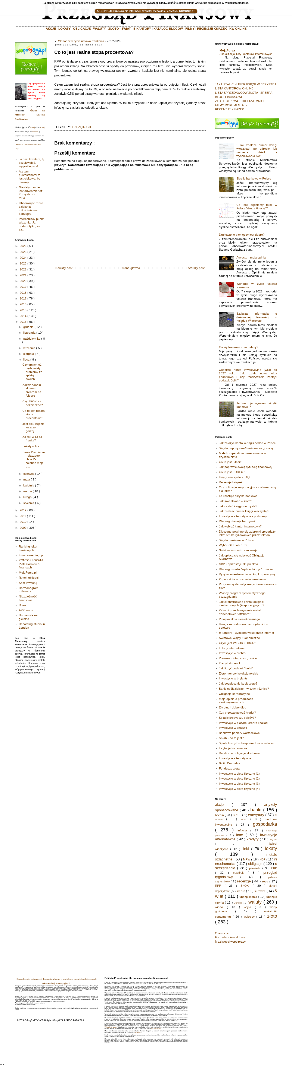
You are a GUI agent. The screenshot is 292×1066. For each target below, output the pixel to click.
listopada (29, 332)
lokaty (271, 848)
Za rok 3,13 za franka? (32, 438)
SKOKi (244, 885)
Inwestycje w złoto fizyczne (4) (239, 788)
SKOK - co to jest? (231, 738)
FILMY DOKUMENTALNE (232, 105)
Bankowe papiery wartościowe (239, 733)
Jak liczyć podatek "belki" (236, 668)
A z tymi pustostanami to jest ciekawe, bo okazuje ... (29, 177)
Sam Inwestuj (28, 582)
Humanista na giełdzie (28, 617)
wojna (247, 907)
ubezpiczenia (248, 896)
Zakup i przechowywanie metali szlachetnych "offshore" (240, 612)
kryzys (273, 839)
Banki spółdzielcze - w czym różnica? (244, 688)
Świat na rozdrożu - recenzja (238, 550)
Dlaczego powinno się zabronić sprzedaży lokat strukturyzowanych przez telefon (247, 533)
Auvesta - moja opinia (251, 257)
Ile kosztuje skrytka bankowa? (239, 496)
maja (26, 479)
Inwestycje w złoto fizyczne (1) (239, 773)
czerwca (28, 473)
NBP (262, 859)
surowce (260, 891)
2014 (23, 316)
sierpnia (28, 353)
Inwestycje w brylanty (233, 678)
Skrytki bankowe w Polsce (253, 178)
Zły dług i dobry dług (232, 707)
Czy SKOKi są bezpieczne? (32, 403)
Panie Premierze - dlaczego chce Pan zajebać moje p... (33, 459)
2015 (23, 310)
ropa (265, 881)
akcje (219, 805)
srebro (240, 891)
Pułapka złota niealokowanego (239, 619)
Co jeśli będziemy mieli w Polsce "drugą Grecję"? (256, 206)
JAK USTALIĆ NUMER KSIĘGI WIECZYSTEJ (245, 84)
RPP (218, 885)
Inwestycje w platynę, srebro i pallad (243, 722)
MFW (246, 859)
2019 (23, 286)
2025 (23, 252)
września (29, 348)
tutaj (32, 127)
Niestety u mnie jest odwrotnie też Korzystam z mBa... (31, 192)
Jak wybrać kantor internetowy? (240, 526)
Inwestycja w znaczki (233, 727)
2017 (23, 298)
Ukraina (238, 902)
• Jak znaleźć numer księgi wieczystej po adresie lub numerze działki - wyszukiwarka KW (256, 150)
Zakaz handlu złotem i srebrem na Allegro (31, 390)
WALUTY (99, 28)
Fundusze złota (229, 768)
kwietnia (28, 485)
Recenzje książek (230, 482)
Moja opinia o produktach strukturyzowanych (236, 700)
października (31, 338)
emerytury (256, 815)
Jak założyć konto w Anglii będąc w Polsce (247, 443)
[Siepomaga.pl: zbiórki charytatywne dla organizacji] (31, 73)
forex (243, 819)
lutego (27, 497)
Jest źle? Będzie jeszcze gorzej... (33, 427)
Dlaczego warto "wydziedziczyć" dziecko (246, 569)
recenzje (244, 881)
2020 (23, 281)
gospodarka (265, 824)
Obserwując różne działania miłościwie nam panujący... (31, 208)
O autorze (222, 933)
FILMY (190, 28)
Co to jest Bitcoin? (231, 462)
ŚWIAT (126, 28)
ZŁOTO (113, 28)
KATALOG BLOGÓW (168, 28)
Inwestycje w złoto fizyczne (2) (239, 778)
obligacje (255, 864)
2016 (23, 304)
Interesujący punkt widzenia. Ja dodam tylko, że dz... (31, 224)
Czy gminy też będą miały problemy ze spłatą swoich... (32, 372)
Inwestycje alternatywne (235, 758)
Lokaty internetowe (232, 648)
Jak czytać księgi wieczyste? (238, 506)
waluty (255, 902)
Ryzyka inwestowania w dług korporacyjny (247, 574)
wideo (219, 907)
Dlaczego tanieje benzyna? (237, 521)
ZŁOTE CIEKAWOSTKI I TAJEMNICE (240, 101)
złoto (272, 916)
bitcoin (219, 815)
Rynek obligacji (29, 577)
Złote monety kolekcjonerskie (238, 673)
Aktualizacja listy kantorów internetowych (246, 53)
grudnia (28, 327)
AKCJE (51, 28)
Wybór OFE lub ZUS (232, 545)
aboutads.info (156, 1028)
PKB (274, 868)
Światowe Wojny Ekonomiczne (239, 638)
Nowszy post (63, 268)
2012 (23, 510)
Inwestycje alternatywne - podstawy (243, 516)
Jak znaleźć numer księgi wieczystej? (244, 511)
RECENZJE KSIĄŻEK (212, 28)
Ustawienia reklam (111, 1027)
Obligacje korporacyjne (234, 693)
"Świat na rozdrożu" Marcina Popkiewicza (30, 115)
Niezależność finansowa (28, 598)
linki (245, 849)
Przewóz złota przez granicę (238, 658)
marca (27, 491)
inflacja (242, 830)
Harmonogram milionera (28, 589)
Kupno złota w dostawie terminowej (242, 579)
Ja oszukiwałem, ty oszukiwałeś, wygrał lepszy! (31, 162)
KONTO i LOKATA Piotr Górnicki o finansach (31, 564)
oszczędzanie (81, 127)
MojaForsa (227, 50)
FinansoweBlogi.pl (31, 555)
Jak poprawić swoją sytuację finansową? (246, 467)
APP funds (26, 610)
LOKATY (64, 28)
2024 (23, 257)
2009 (23, 527)
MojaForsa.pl (28, 572)
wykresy (249, 916)
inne (239, 835)
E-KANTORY (142, 28)
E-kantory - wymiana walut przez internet (246, 632)
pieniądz (255, 868)
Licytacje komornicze (233, 748)
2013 (23, 321)
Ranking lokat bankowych (28, 548)
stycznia (28, 503)
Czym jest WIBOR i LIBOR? (237, 643)
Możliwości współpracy (230, 941)
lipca (26, 359)
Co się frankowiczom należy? (238, 347)
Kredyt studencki (230, 663)
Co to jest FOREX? (232, 472)
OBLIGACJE (82, 28)
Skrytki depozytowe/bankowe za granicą (246, 448)
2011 (23, 516)
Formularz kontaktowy (230, 937)
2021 (23, 275)
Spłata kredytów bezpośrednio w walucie (246, 743)
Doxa (22, 605)
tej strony (138, 1032)
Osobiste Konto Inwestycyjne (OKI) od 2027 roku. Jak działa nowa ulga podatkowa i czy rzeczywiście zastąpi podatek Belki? (248, 375)
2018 (23, 292)
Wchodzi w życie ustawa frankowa (81, 41)
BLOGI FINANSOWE (229, 97)
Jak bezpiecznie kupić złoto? (238, 683)
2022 (23, 269)
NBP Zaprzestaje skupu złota (238, 564)
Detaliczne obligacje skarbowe (239, 753)
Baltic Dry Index (229, 763)
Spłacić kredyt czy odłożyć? (237, 717)
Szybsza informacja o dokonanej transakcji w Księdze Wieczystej (256, 317)
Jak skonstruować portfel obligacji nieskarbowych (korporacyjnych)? (241, 603)
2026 (23, 246)
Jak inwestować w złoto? (235, 501)
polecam (35, 132)
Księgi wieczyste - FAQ (234, 477)
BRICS (237, 815)
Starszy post (196, 268)
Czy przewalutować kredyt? (237, 712)
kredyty (253, 839)
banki (255, 809)
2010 (23, 521)
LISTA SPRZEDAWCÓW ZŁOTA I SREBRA (243, 92)
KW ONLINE (237, 28)
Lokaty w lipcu (31, 446)
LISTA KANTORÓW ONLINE (234, 88)
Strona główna (130, 268)
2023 (23, 263)
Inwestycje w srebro (232, 653)
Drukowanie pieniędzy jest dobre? (242, 234)
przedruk (238, 872)
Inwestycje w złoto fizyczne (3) (239, 783)
